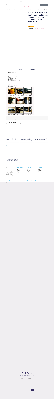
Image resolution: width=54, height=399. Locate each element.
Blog (29, 6)
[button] (21, 1)
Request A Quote (31, 26)
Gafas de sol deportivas (20, 9)
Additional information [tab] (30, 69)
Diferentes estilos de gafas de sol (12, 9)
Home (7, 9)
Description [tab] (21, 69)
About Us (25, 6)
